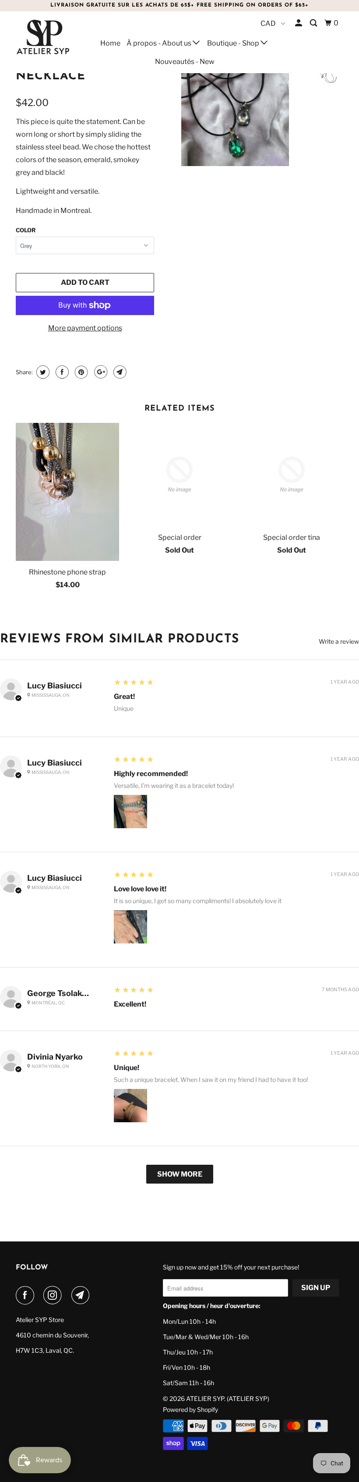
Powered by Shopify (190, 1409)
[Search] (314, 23)
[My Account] (299, 23)
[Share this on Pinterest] (80, 372)
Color (25, 230)
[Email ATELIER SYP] (82, 1295)
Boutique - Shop (233, 43)
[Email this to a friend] (119, 372)
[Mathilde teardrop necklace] (235, 94)
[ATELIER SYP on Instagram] (54, 1295)
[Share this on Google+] (99, 372)
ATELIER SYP (205, 1398)
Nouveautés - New (185, 61)
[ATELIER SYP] (43, 37)
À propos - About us (160, 43)
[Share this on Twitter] (41, 372)
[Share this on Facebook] (61, 372)
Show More (179, 1174)
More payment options (85, 328)
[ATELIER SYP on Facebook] (27, 1295)
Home (110, 43)
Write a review (339, 641)
